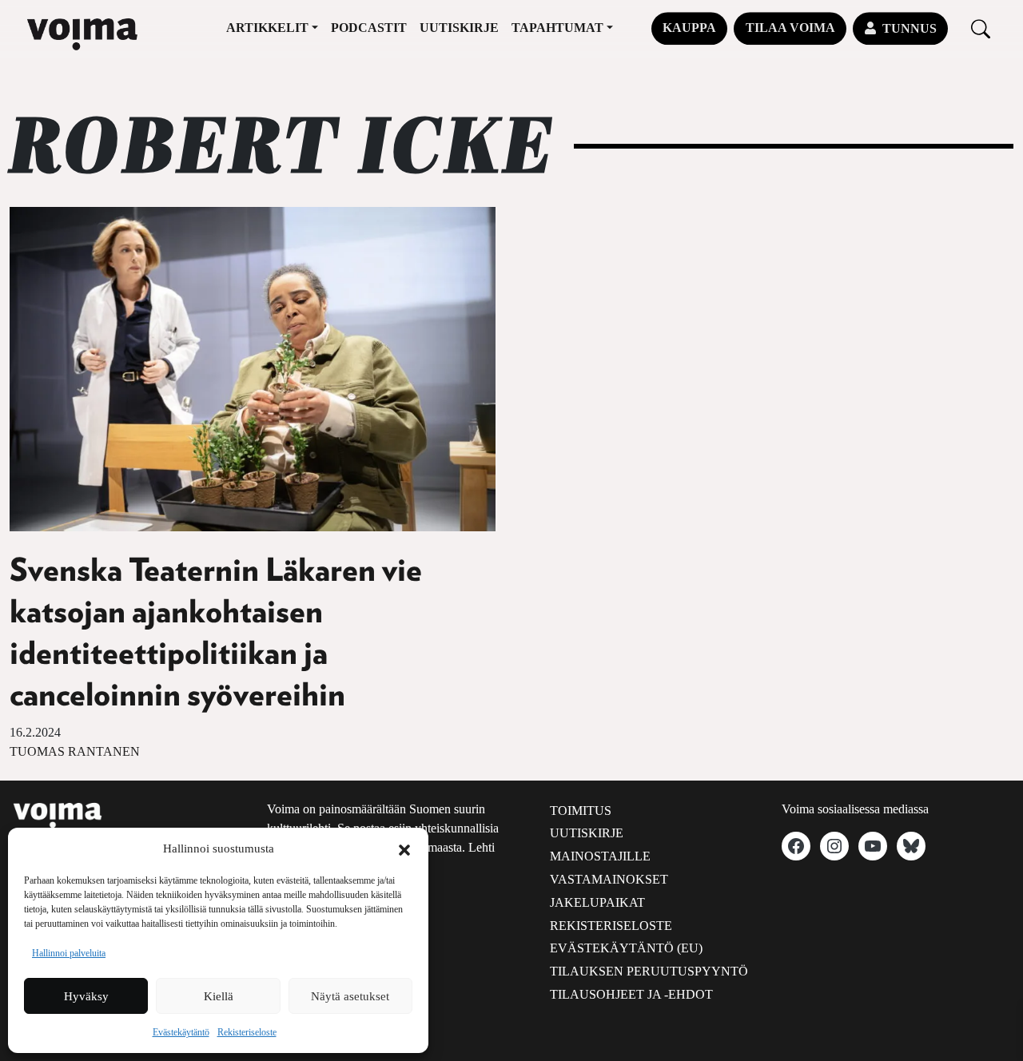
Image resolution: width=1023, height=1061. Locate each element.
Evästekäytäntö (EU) (626, 948)
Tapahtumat (557, 27)
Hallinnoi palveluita (68, 953)
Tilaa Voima (790, 27)
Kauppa (689, 27)
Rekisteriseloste (247, 1032)
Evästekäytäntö (181, 1032)
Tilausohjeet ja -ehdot (631, 994)
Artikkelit (267, 27)
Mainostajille (600, 856)
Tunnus (909, 28)
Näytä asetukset (350, 996)
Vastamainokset (609, 879)
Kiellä (218, 996)
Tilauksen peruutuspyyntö (649, 971)
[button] (404, 848)
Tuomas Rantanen (75, 751)
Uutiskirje (459, 27)
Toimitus (580, 810)
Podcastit (369, 27)
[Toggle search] (981, 28)
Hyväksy (86, 996)
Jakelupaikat (597, 902)
